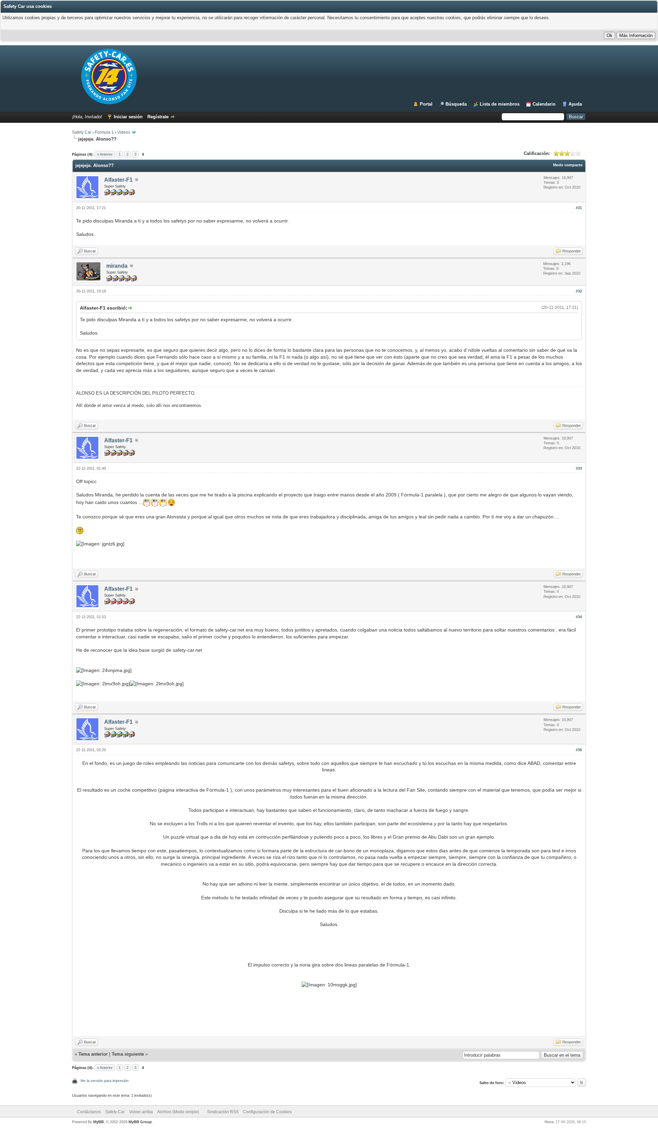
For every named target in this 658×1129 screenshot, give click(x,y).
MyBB (98, 1122)
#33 (579, 468)
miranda (116, 266)
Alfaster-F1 (118, 180)
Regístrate (158, 116)
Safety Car (82, 132)
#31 (579, 208)
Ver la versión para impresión (104, 1081)
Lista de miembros (500, 104)
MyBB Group (140, 1122)
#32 (579, 291)
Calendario (544, 104)
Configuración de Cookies (267, 1111)
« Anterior (105, 154)
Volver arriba (141, 1111)
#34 (579, 617)
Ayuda (575, 104)
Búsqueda (456, 104)
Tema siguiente (128, 1054)
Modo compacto (568, 165)
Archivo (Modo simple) (178, 1111)
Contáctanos (89, 1111)
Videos (123, 132)
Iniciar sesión (128, 116)
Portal (426, 104)
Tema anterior (93, 1054)
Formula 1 (104, 132)
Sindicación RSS (223, 1111)
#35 (579, 750)
